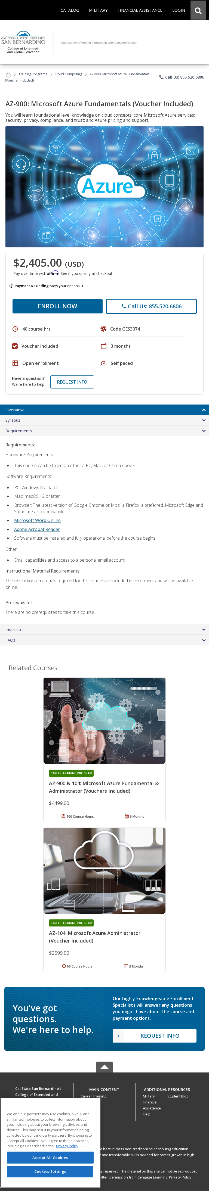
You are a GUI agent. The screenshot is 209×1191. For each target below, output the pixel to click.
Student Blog (177, 1096)
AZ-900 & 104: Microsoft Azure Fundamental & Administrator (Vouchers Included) (104, 787)
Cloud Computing (68, 74)
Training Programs (33, 74)
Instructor (14, 629)
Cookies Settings (50, 1171)
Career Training (93, 1096)
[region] (50, 1143)
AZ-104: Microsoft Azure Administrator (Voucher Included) (94, 937)
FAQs (10, 640)
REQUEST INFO (72, 382)
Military (149, 1096)
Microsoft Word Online (37, 520)
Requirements (18, 430)
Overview (14, 409)
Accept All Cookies (50, 1157)
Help (146, 1114)
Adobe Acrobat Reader (37, 529)
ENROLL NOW (57, 306)
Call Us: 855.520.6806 (181, 77)
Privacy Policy (180, 1177)
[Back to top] (104, 1088)
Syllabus (12, 420)
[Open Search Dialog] (198, 10)
